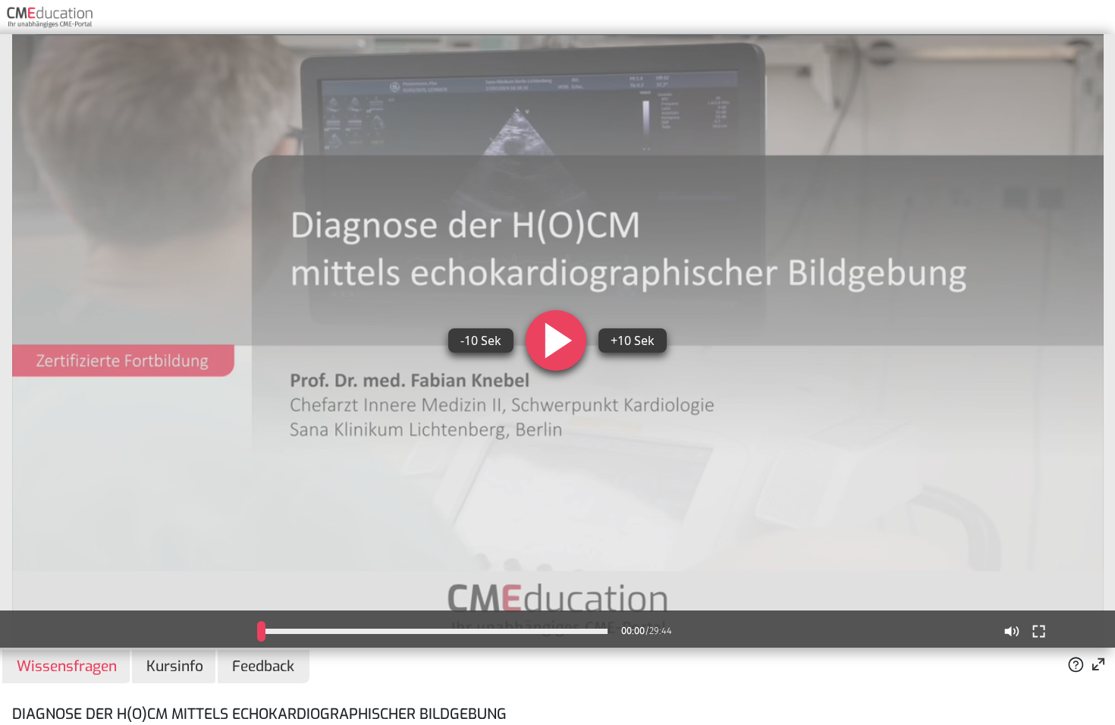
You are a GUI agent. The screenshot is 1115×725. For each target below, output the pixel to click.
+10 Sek (633, 340)
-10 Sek (480, 340)
